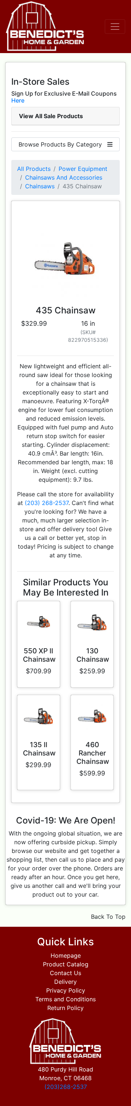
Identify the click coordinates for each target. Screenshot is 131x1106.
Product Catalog (65, 964)
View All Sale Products (51, 116)
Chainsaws (40, 186)
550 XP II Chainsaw (39, 655)
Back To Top (108, 916)
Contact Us (65, 973)
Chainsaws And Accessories (63, 177)
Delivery (65, 981)
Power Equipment (83, 168)
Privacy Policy (65, 990)
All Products (34, 168)
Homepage (66, 955)
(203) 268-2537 (46, 502)
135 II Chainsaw (39, 748)
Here (17, 100)
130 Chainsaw (92, 655)
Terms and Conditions (65, 999)
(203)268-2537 (65, 1086)
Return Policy (65, 1007)
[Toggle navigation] (115, 26)
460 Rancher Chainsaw (92, 753)
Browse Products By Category (63, 144)
